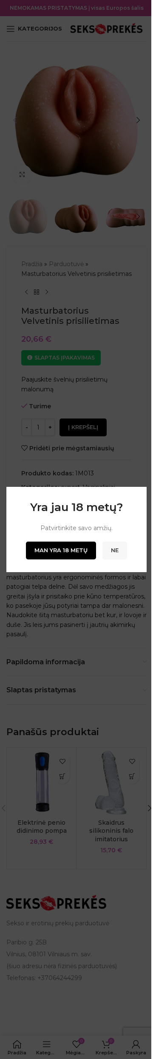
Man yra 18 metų (61, 550)
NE (115, 550)
